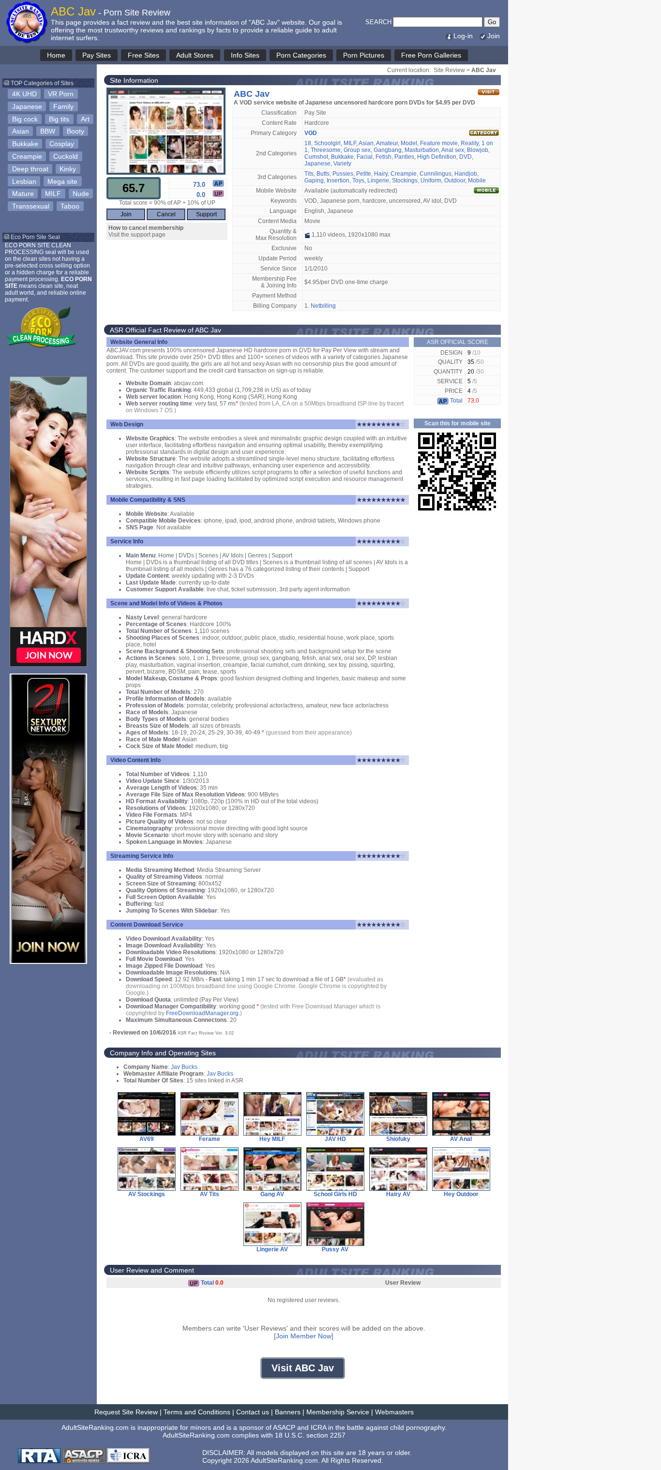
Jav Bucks (184, 1067)
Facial (365, 156)
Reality (470, 143)
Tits (309, 173)
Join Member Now (303, 1336)
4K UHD (24, 94)
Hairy (381, 173)
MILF (53, 193)
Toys (358, 180)
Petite (363, 173)
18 (307, 143)
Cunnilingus (435, 173)
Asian (20, 131)
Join (493, 36)
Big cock (25, 119)
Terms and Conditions (197, 1412)
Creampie (27, 156)
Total (456, 400)
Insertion (338, 180)
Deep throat (30, 169)
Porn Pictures (363, 55)
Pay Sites (96, 55)
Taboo (69, 206)
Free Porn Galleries (431, 55)
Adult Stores (194, 55)
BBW (47, 131)
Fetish (383, 156)
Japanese (27, 106)
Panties (404, 156)
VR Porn (61, 94)
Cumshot (316, 156)
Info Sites (245, 55)
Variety (342, 163)
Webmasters (394, 1412)
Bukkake (25, 144)
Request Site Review (126, 1412)
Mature (23, 193)
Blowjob (477, 150)
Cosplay (61, 144)
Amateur (387, 143)
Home (56, 55)
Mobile (477, 180)
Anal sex (452, 150)
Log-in (463, 36)
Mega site (62, 181)
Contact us (252, 1412)
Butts (323, 173)
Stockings (405, 180)
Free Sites (143, 55)
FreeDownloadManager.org (202, 1013)
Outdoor (454, 180)
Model (409, 143)
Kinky (68, 169)
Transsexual (30, 206)
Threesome (326, 150)
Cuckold (65, 156)
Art (85, 119)
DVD (465, 156)
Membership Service (337, 1412)
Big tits (59, 119)
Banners (287, 1412)
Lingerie (378, 180)
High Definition (436, 156)
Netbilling (323, 305)
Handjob (465, 173)
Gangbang (388, 150)
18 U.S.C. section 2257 (310, 1435)
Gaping (314, 180)
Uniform (431, 180)
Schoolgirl (327, 143)
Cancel (166, 214)
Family (63, 106)
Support (206, 214)
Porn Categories (301, 55)
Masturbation (422, 150)
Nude (81, 193)
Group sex (357, 150)
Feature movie (439, 143)
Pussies (342, 173)
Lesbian (24, 181)
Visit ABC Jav (302, 1368)
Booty (75, 131)
